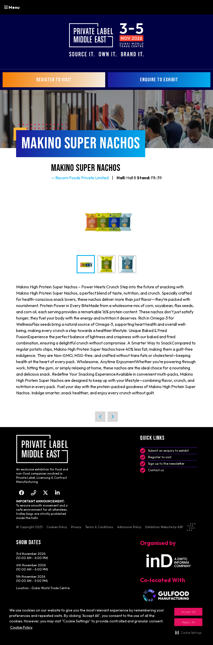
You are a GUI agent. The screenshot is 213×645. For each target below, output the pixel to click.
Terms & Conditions (99, 527)
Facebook (21, 492)
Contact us (156, 470)
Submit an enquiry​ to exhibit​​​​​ (168, 451)
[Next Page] (113, 416)
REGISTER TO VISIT (54, 80)
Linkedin (57, 492)
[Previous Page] (100, 416)
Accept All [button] (188, 612)
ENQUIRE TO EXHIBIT (159, 80)
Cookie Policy (21, 627)
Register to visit (159, 457)
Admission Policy (129, 527)
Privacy (76, 527)
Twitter (45, 492)
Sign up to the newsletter (166, 464)
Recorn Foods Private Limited (82, 177)
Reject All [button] (188, 622)
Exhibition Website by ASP (164, 527)
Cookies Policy (56, 527)
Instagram (33, 492)
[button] (188, 632)
